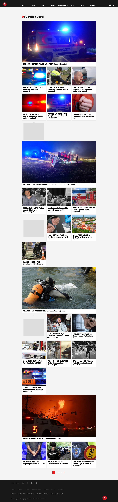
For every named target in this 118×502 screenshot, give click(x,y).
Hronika (92, 5)
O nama (13, 493)
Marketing (34, 493)
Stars (43, 5)
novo (23, 5)
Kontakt (19, 493)
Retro (53, 5)
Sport (82, 5)
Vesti (33, 5)
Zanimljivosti (63, 5)
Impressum (26, 493)
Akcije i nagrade (44, 493)
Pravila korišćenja (57, 493)
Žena (72, 5)
